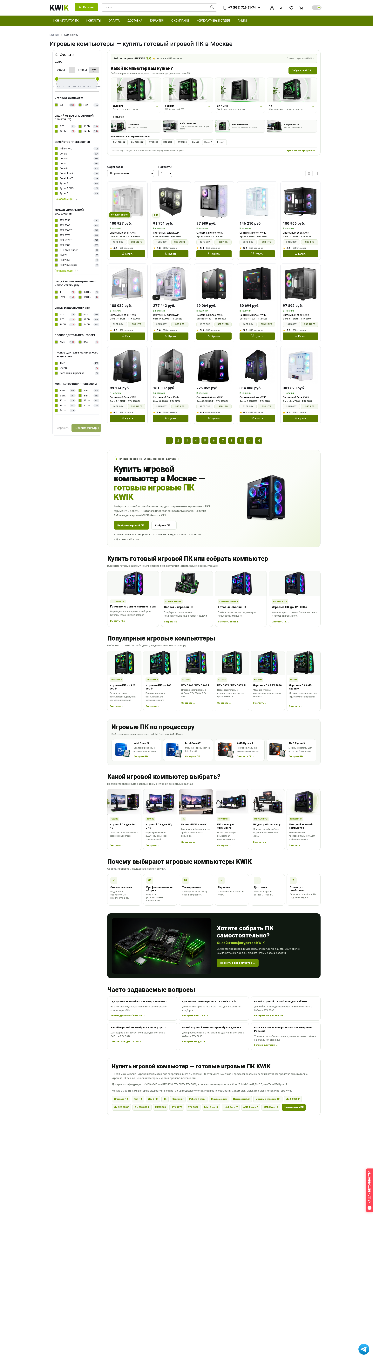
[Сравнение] (282, 7)
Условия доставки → (266, 1045)
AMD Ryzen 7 (250, 1107)
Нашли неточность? (369, 1187)
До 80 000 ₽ (293, 1099)
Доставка (134, 20)
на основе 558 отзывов (169, 58)
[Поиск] (212, 7)
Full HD (138, 1099)
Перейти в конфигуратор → (237, 962)
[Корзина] (301, 7)
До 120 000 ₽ (119, 142)
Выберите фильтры (86, 427)
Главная (54, 34)
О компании (180, 20)
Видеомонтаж (219, 1099)
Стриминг (177, 1099)
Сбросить (63, 427)
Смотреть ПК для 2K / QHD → (127, 1041)
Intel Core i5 (211, 1107)
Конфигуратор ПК (294, 1107)
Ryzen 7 (208, 142)
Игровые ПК (121, 1099)
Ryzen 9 (221, 142)
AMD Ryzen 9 (271, 1107)
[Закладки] (291, 7)
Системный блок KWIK (123, 232)
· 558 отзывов (126, 248)
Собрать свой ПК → (303, 70)
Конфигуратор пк (66, 20)
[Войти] (272, 7)
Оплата (114, 20)
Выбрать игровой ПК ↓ (131, 525)
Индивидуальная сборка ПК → (128, 1015)
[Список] (317, 173)
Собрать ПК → (164, 525)
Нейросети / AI (241, 1099)
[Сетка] (309, 173)
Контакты (93, 20)
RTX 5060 (153, 142)
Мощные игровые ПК (267, 1099)
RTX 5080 (182, 142)
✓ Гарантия (195, 534)
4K (165, 1099)
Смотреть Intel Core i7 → (196, 1015)
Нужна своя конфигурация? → (302, 151)
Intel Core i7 (231, 1107)
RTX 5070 (167, 142)
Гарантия (157, 20)
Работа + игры (197, 1099)
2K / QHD (153, 1099)
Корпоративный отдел (213, 20)
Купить (129, 253)
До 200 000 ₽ (137, 142)
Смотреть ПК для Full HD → (270, 1015)
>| (259, 440)
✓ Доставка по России (126, 539)
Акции (242, 20)
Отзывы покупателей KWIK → (300, 58)
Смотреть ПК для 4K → (195, 1041)
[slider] (56, 79)
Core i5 (195, 142)
